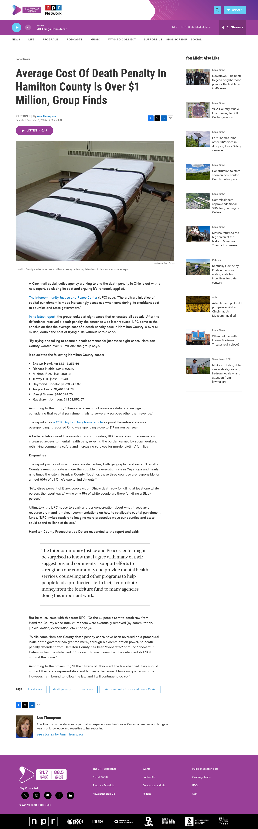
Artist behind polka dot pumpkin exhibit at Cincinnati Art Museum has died (227, 309)
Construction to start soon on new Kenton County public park (226, 175)
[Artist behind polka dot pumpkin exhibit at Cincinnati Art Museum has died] (198, 304)
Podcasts (75, 39)
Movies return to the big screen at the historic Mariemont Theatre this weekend (226, 238)
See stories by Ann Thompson (60, 734)
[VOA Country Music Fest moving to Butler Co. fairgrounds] (198, 110)
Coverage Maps (201, 777)
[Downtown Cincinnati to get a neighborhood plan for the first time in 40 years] (198, 77)
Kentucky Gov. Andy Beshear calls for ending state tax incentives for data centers (225, 274)
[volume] (28, 27)
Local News (23, 59)
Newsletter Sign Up (104, 793)
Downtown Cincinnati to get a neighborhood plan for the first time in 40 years (226, 81)
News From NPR (221, 359)
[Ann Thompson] (24, 726)
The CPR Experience (104, 768)
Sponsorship (176, 39)
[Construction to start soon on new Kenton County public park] (198, 172)
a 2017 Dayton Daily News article (78, 422)
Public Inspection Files (205, 768)
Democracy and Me (153, 785)
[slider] (34, 27)
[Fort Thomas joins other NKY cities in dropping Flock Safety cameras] (198, 139)
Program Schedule (103, 785)
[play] (17, 27)
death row (87, 689)
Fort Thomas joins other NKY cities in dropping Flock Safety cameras (226, 143)
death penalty (62, 689)
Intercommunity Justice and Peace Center (130, 689)
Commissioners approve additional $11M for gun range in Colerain (226, 205)
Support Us (153, 39)
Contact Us (148, 777)
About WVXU (100, 777)
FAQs (195, 785)
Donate (236, 10)
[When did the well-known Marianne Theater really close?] (198, 337)
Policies (146, 793)
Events (146, 768)
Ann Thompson (46, 116)
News (16, 39)
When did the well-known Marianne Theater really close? (225, 340)
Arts (214, 297)
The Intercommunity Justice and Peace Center (63, 297)
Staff (194, 793)
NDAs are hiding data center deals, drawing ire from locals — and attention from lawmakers (226, 373)
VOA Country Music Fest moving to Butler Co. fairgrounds (226, 113)
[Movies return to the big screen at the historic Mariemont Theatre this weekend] (198, 234)
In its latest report (42, 316)
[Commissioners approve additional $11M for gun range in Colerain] (198, 201)
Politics (216, 260)
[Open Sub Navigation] (23, 39)
